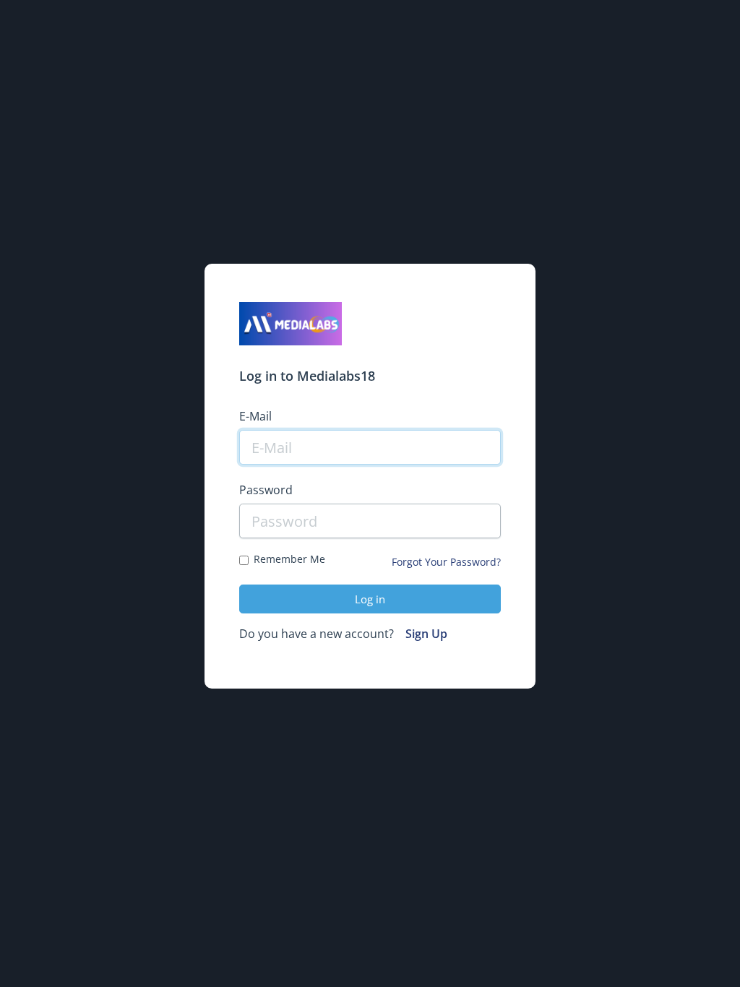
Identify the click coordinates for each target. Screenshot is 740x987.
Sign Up (426, 634)
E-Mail (255, 416)
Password (266, 490)
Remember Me (289, 559)
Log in (370, 599)
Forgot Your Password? (446, 562)
